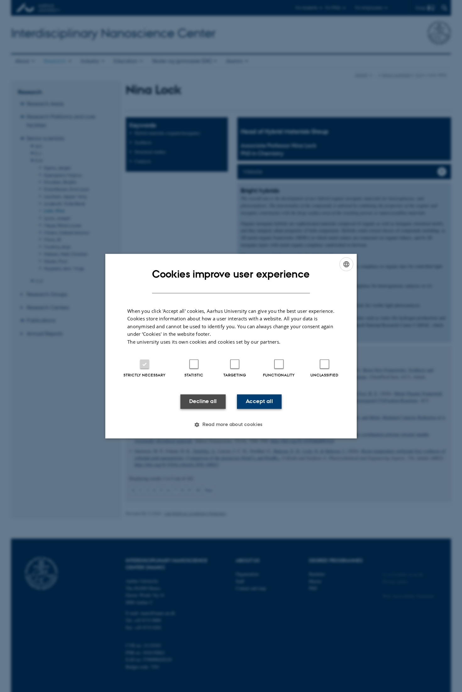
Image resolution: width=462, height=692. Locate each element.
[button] (231, 424)
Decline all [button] (203, 401)
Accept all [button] (259, 401)
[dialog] (231, 346)
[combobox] (346, 264)
